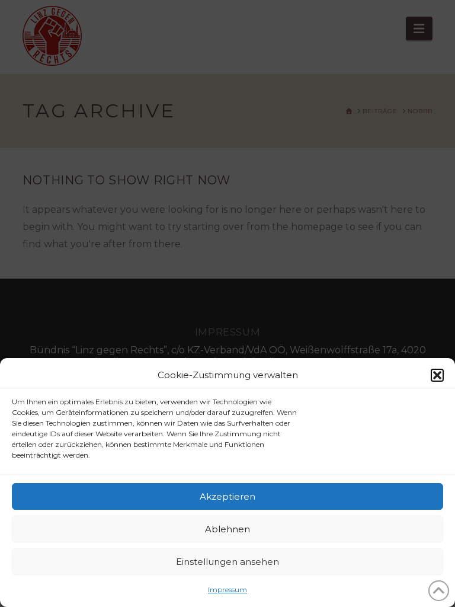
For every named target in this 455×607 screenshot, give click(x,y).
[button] (437, 375)
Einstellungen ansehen (227, 561)
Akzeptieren (227, 496)
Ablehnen (227, 529)
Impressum (227, 589)
